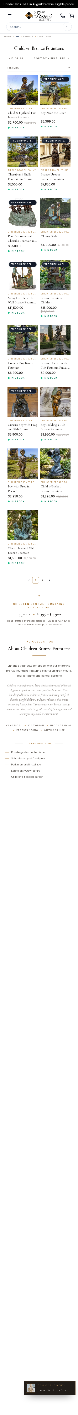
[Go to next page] (49, 580)
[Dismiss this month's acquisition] (72, 1384)
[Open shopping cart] (72, 16)
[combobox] (52, 58)
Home (8, 36)
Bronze (28, 36)
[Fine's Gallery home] (38, 16)
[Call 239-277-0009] (62, 16)
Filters (13, 67)
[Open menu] (9, 16)
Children (44, 36)
